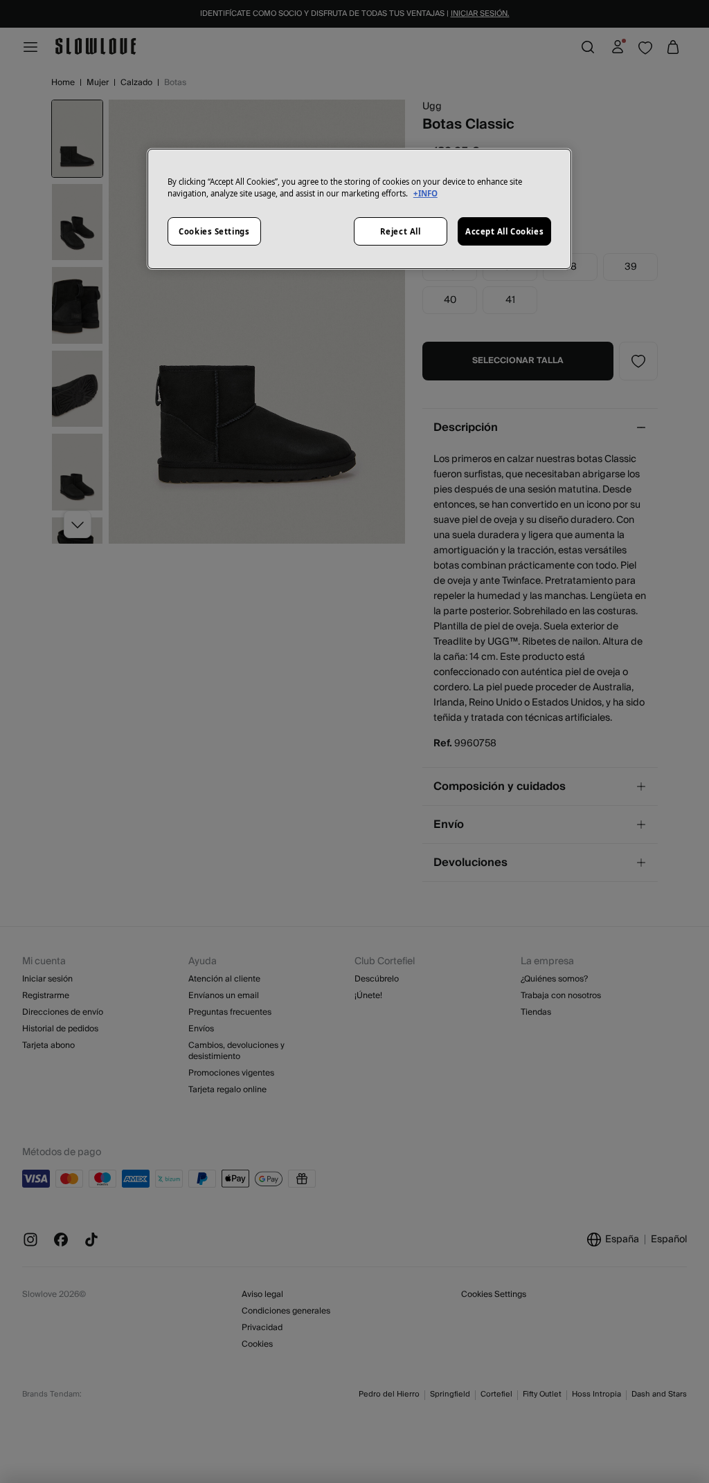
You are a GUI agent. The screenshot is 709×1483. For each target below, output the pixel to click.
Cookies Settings (214, 231)
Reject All (400, 231)
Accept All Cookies (504, 231)
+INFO (425, 193)
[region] (359, 209)
